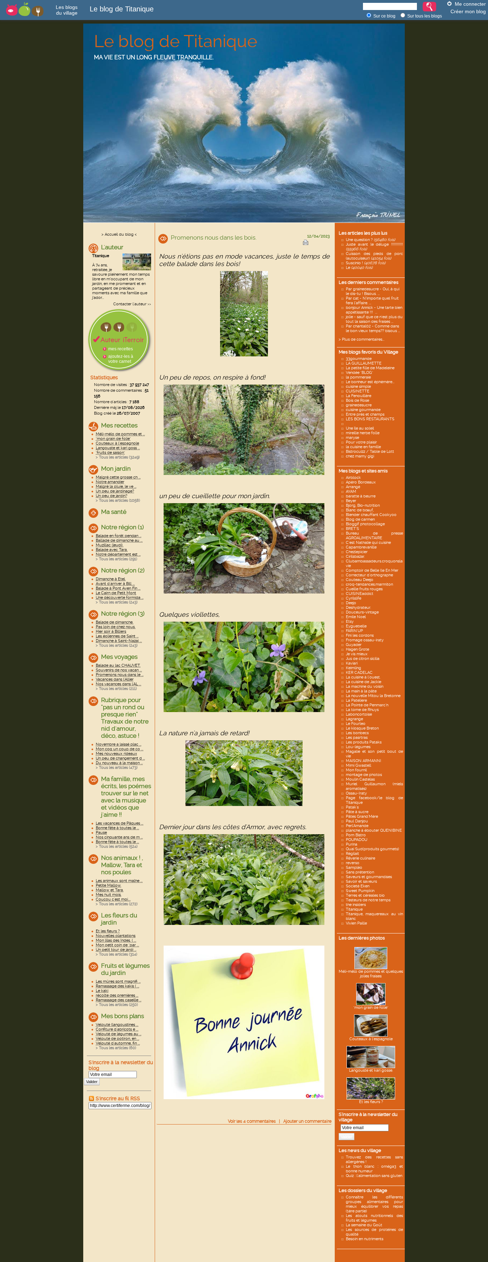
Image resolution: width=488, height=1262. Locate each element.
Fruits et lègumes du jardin (125, 969)
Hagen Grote (357, 649)
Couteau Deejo (359, 579)
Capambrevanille (361, 547)
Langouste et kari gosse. (371, 1070)
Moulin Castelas (360, 779)
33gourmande (359, 358)
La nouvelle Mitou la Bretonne (373, 695)
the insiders (356, 904)
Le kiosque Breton (362, 728)
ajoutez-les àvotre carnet (120, 359)
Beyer (351, 501)
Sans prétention (360, 872)
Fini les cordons (360, 635)
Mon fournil (356, 770)
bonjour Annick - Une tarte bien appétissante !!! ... (374, 310)
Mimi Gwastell (358, 765)
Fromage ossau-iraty (365, 640)
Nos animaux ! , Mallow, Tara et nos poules (122, 865)
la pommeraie (358, 377)
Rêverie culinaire (360, 858)
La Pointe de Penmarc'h (367, 705)
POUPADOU (356, 839)
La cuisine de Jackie (363, 682)
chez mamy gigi (360, 456)
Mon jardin (116, 468)
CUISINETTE (357, 391)
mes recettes (120, 348)
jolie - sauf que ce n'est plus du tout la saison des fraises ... (374, 319)
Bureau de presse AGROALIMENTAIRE (374, 535)
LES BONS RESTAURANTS (370, 419)
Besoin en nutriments (364, 1239)
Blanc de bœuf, (360, 510)
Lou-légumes (358, 747)
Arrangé (353, 487)
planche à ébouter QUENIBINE (374, 830)
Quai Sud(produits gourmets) (372, 849)
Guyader (354, 644)
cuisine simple (358, 386)
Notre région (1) (122, 527)
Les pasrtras (357, 737)
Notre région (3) (123, 613)
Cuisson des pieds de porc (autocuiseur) (374, 256)
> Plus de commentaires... (361, 339)
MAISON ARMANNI (363, 760)
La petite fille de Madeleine (370, 368)
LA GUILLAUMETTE (364, 363)
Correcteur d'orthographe (369, 575)
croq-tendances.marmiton (369, 584)
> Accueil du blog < (119, 234)
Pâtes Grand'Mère (362, 816)
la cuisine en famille (363, 447)
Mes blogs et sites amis (363, 471)
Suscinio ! (365, 263)
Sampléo (354, 867)
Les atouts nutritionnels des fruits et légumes (374, 1218)
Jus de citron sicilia (362, 658)
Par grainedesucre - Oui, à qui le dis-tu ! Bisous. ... (372, 291)
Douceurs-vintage (362, 612)
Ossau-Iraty (356, 793)
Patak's (352, 807)
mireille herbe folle (362, 433)
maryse (352, 437)
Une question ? (370, 239)
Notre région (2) (123, 570)
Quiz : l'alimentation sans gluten (374, 1175)
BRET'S (352, 528)
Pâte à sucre (357, 812)
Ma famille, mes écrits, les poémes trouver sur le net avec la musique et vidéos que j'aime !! (126, 796)
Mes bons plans (122, 1016)
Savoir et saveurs (361, 881)
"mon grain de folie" (370, 1007)
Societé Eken (357, 886)
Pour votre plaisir (361, 442)
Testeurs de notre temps (368, 900)
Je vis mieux (357, 654)
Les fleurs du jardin (119, 919)
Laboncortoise (359, 714)
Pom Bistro (356, 835)
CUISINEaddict (359, 593)
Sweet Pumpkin (360, 890)
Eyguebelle (356, 626)
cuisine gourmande (363, 409)
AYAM (351, 491)
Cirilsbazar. (355, 556)
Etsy (350, 621)
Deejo (351, 603)
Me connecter (470, 4)
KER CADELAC (359, 672)
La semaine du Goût (364, 1225)
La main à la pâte (361, 691)
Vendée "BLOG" (359, 372)
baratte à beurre (360, 496)
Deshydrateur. (358, 607)
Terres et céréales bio (365, 895)
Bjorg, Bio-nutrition (363, 505)
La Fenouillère (358, 396)
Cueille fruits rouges (364, 589)
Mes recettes (119, 425)
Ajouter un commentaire (307, 1121)
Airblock (353, 477)
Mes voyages (119, 656)
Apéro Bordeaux (361, 482)
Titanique (354, 909)
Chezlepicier (357, 552)
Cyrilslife (353, 598)
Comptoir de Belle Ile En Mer (372, 570)
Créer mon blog (468, 11)
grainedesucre (359, 405)
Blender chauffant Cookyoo (371, 514)
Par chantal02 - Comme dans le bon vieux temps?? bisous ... (373, 328)
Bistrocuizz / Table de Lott (370, 451)
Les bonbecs (357, 733)
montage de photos (364, 774)
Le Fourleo (355, 723)
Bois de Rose (357, 400)
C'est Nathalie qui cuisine (368, 542)
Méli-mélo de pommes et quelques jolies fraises (371, 973)
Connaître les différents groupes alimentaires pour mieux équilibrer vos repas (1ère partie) (374, 1204)
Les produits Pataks (364, 742)
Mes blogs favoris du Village (368, 352)
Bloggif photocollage (365, 524)
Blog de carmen (360, 519)
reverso (352, 863)
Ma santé (113, 511)
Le (359, 267)
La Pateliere (356, 700)
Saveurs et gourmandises (369, 877)
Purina (351, 844)
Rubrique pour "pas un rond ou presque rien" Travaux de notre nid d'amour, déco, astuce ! (125, 717)
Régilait (352, 853)
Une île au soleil (360, 428)
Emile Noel (356, 617)
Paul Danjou (357, 821)
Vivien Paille (356, 923)
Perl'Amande (357, 825)
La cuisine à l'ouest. (363, 677)
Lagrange (354, 719)
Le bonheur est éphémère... (370, 382)
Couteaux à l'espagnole (371, 1039)
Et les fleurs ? (371, 1102)
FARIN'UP (354, 631)
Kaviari (352, 663)
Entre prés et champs (365, 414)
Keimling (353, 668)
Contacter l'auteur (129, 304)
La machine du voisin (364, 686)
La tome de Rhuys (362, 709)
